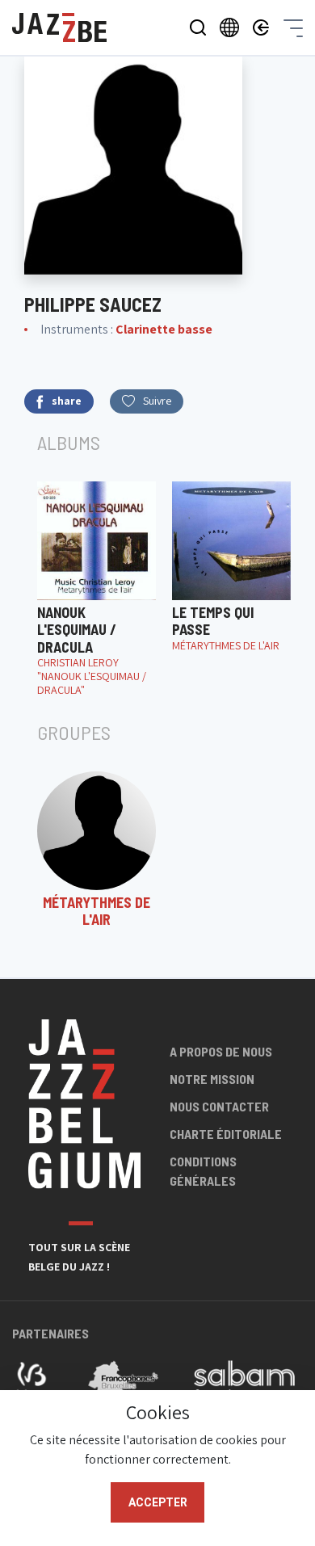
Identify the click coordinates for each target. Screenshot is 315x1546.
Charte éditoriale (226, 1133)
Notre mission (212, 1078)
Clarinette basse (164, 329)
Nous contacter (219, 1106)
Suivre (157, 400)
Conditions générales (203, 1170)
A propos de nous (221, 1051)
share (67, 400)
